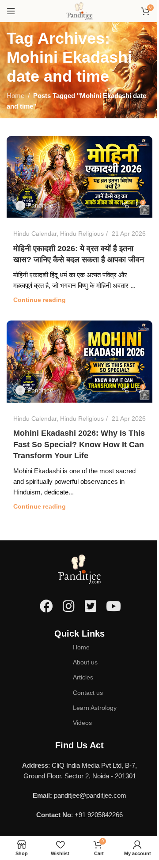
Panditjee (40, 205)
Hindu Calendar (35, 233)
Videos (82, 722)
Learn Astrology (95, 707)
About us (85, 662)
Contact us (88, 692)
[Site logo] (79, 10)
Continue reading (39, 300)
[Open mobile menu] (11, 11)
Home (15, 95)
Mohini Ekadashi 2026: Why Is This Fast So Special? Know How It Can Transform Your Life (79, 444)
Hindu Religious (82, 233)
